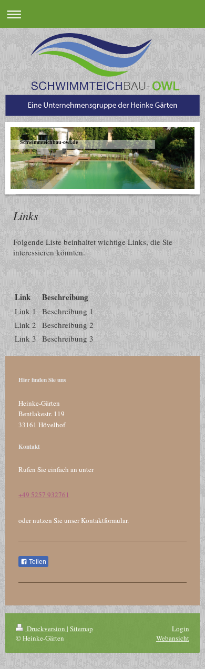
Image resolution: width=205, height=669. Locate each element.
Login (180, 628)
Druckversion (46, 628)
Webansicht (172, 638)
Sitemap (81, 628)
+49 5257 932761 (43, 494)
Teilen (36, 561)
